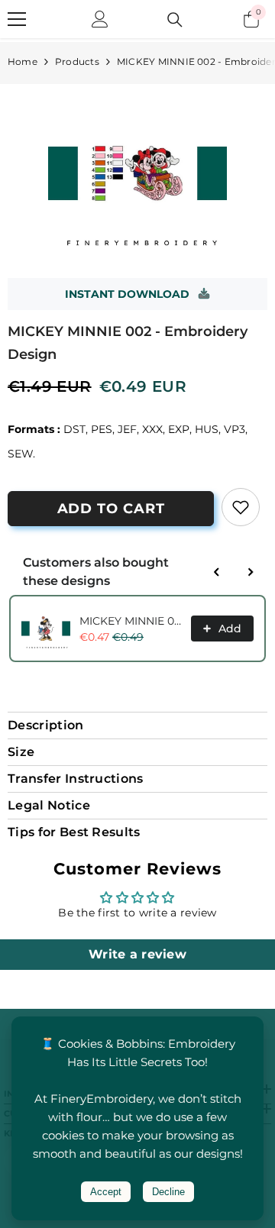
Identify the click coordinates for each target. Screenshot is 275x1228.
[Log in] (100, 19)
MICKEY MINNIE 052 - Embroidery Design (130, 621)
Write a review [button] (137, 954)
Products (77, 61)
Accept (105, 1191)
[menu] (17, 19)
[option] (137, 173)
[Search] (175, 20)
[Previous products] (217, 572)
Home (22, 61)
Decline (168, 1191)
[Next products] (250, 572)
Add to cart (111, 508)
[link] (241, 507)
